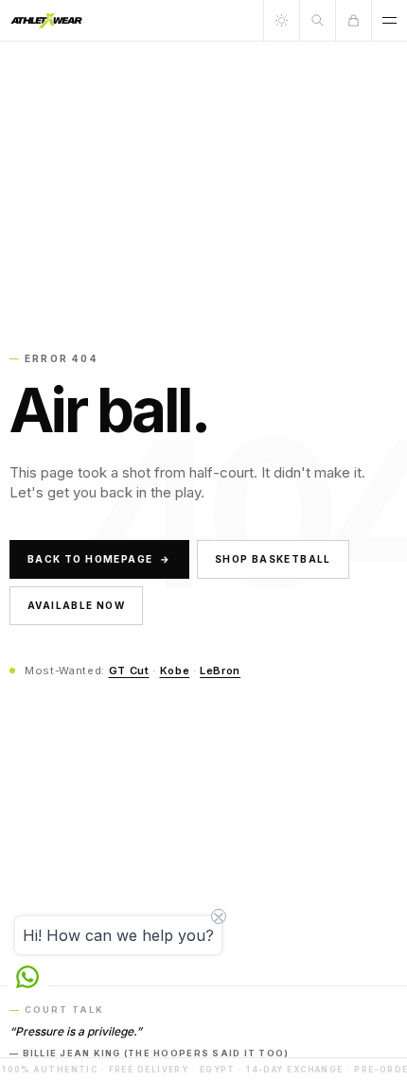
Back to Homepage (99, 559)
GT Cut (129, 670)
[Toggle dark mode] (281, 20)
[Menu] (389, 20)
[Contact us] (27, 977)
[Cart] (353, 20)
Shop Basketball (273, 559)
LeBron (220, 670)
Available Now (76, 605)
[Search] (317, 20)
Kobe (175, 670)
